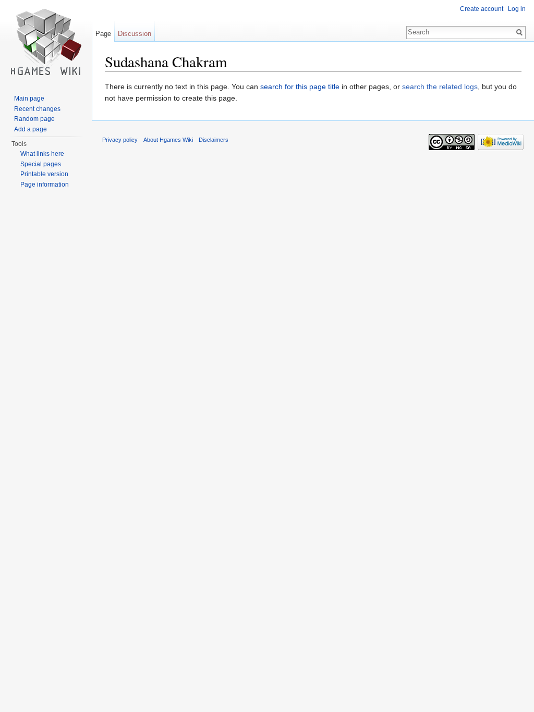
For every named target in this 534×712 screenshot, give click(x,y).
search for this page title (299, 86)
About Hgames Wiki (168, 140)
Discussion (134, 34)
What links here (42, 153)
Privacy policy (120, 140)
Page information (44, 184)
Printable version (44, 174)
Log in (517, 9)
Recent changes (37, 109)
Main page (29, 98)
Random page (34, 118)
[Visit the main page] (46, 41)
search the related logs (440, 86)
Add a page (30, 129)
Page (103, 34)
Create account (481, 9)
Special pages (40, 164)
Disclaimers (213, 140)
